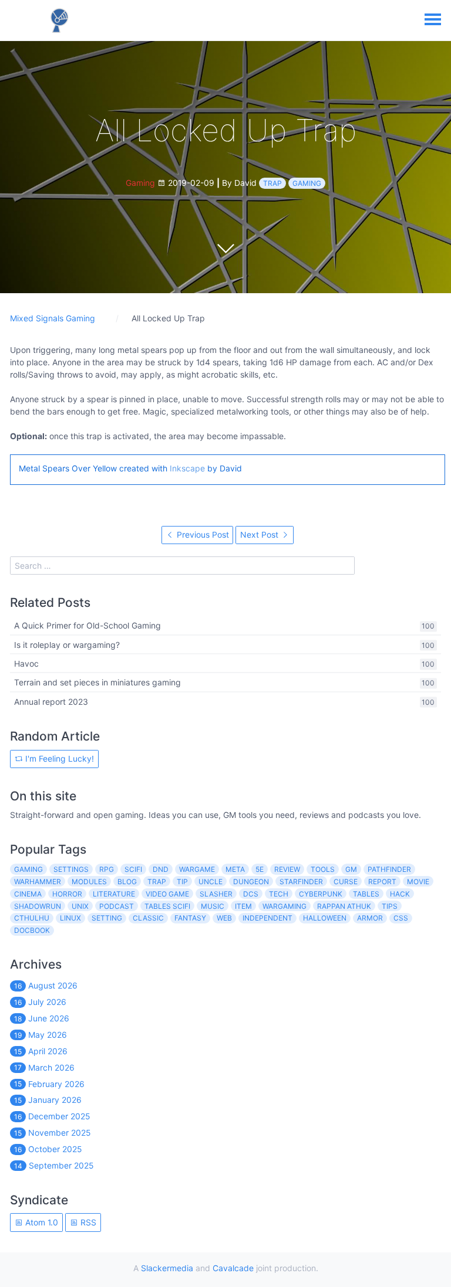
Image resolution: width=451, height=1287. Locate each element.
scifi (133, 869)
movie (418, 881)
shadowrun (37, 906)
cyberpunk (320, 893)
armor (370, 918)
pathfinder (389, 869)
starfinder (301, 881)
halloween (324, 918)
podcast (116, 906)
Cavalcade (233, 1268)
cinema (28, 893)
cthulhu (31, 918)
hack (400, 893)
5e (259, 869)
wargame (197, 869)
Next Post (260, 534)
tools (323, 869)
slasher (216, 893)
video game (167, 893)
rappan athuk (344, 906)
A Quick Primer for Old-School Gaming (87, 626)
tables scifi (167, 906)
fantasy (190, 918)
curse (346, 881)
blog (127, 881)
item (243, 906)
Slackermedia (167, 1268)
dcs (250, 893)
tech (278, 893)
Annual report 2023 (51, 702)
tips (390, 906)
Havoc (26, 664)
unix (80, 906)
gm (351, 869)
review (287, 869)
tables (366, 893)
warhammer (37, 881)
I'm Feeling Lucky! (58, 758)
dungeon (251, 881)
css (400, 918)
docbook (32, 930)
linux (70, 918)
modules (89, 881)
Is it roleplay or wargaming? (67, 645)
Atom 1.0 (40, 1222)
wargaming (284, 906)
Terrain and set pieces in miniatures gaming (97, 683)
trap (272, 183)
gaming (306, 183)
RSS (87, 1222)
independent (267, 918)
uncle (210, 881)
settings (71, 869)
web (224, 918)
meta (235, 869)
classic (148, 918)
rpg (106, 869)
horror (67, 893)
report (382, 881)
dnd (161, 869)
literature (114, 893)
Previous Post (201, 534)
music (212, 906)
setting (107, 918)
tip (182, 881)
